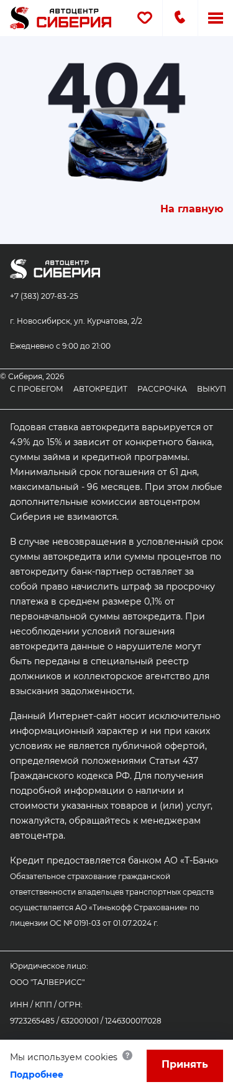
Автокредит (100, 388)
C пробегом (36, 388)
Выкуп (211, 388)
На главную (191, 209)
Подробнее (36, 1074)
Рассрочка (162, 388)
